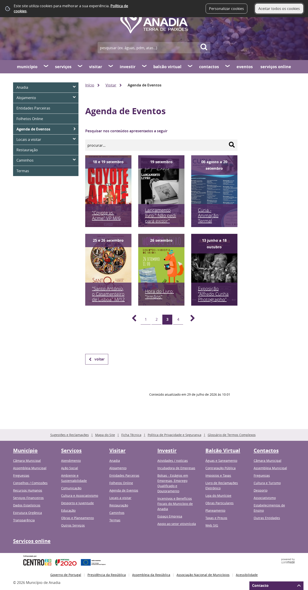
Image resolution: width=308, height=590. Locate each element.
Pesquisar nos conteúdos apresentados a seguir (126, 130)
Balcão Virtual (167, 67)
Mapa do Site (105, 435)
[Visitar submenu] (111, 66)
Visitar (95, 67)
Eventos (245, 67)
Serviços (63, 67)
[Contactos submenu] (228, 66)
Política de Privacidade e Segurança (174, 435)
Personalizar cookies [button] (226, 8)
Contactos (209, 67)
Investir (128, 67)
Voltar (99, 359)
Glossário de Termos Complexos (232, 435)
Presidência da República (106, 575)
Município (27, 67)
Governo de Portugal (65, 575)
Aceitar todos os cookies (279, 8)
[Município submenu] (46, 66)
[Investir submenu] (144, 66)
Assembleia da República (151, 575)
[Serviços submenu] (80, 66)
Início (89, 85)
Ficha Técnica (131, 435)
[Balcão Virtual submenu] (190, 66)
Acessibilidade (247, 575)
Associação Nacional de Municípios (203, 575)
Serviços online (275, 67)
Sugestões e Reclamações (69, 435)
